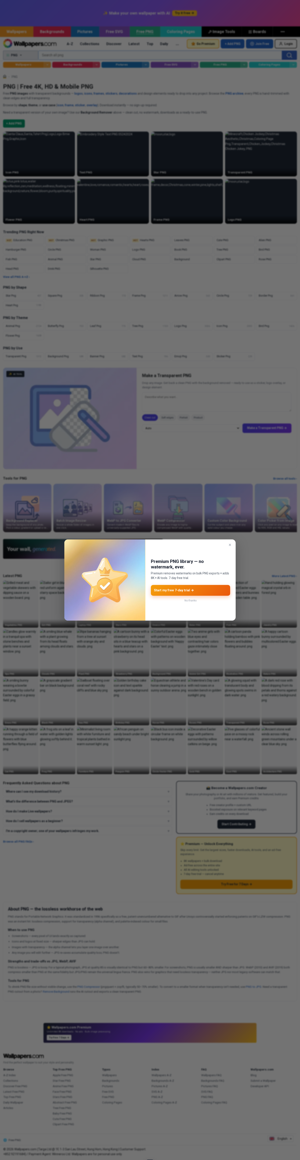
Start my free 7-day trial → (174, 590)
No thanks (190, 600)
